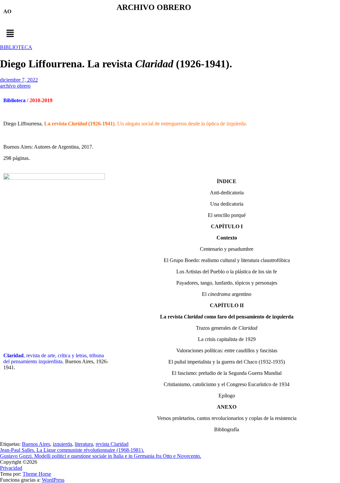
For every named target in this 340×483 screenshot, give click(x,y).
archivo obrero (15, 86)
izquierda (62, 444)
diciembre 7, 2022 (19, 80)
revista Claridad (112, 444)
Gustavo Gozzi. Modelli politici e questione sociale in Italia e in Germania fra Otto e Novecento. (100, 456)
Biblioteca (14, 100)
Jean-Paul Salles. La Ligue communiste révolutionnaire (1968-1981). (72, 450)
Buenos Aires (36, 444)
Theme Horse (37, 474)
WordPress (53, 480)
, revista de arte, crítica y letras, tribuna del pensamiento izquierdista (53, 358)
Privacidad (11, 468)
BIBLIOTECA (16, 47)
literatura (84, 444)
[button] (170, 34)
